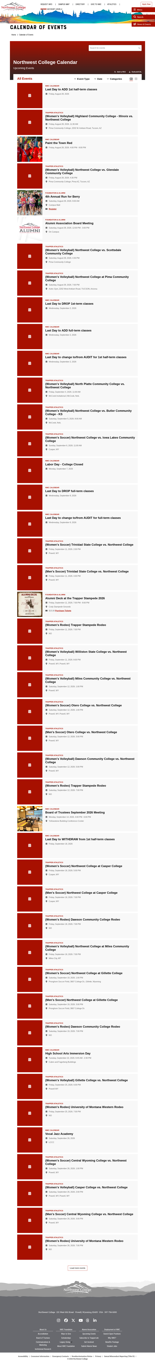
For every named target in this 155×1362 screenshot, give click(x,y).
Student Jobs (112, 1346)
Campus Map (64, 4)
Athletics (111, 4)
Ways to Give (66, 1334)
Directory (80, 4)
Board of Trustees (43, 1338)
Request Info (46, 4)
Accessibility (23, 1356)
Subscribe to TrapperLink (89, 1338)
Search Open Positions (112, 1334)
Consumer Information (40, 1356)
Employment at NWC (112, 1329)
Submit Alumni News (89, 1346)
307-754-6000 (111, 1312)
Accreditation (43, 1334)
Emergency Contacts (60, 1356)
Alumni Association (89, 1329)
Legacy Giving (65, 1342)
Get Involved (89, 1342)
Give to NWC (96, 4)
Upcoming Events (89, 1334)
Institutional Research (43, 1349)
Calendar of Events (26, 35)
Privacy (98, 1356)
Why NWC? (112, 1338)
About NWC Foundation (66, 1346)
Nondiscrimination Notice (82, 1356)
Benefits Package (112, 1342)
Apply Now (146, 4)
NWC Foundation (66, 1329)
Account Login (50, 9)
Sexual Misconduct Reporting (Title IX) (119, 1356)
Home (13, 35)
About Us (43, 1329)
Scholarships (66, 1338)
